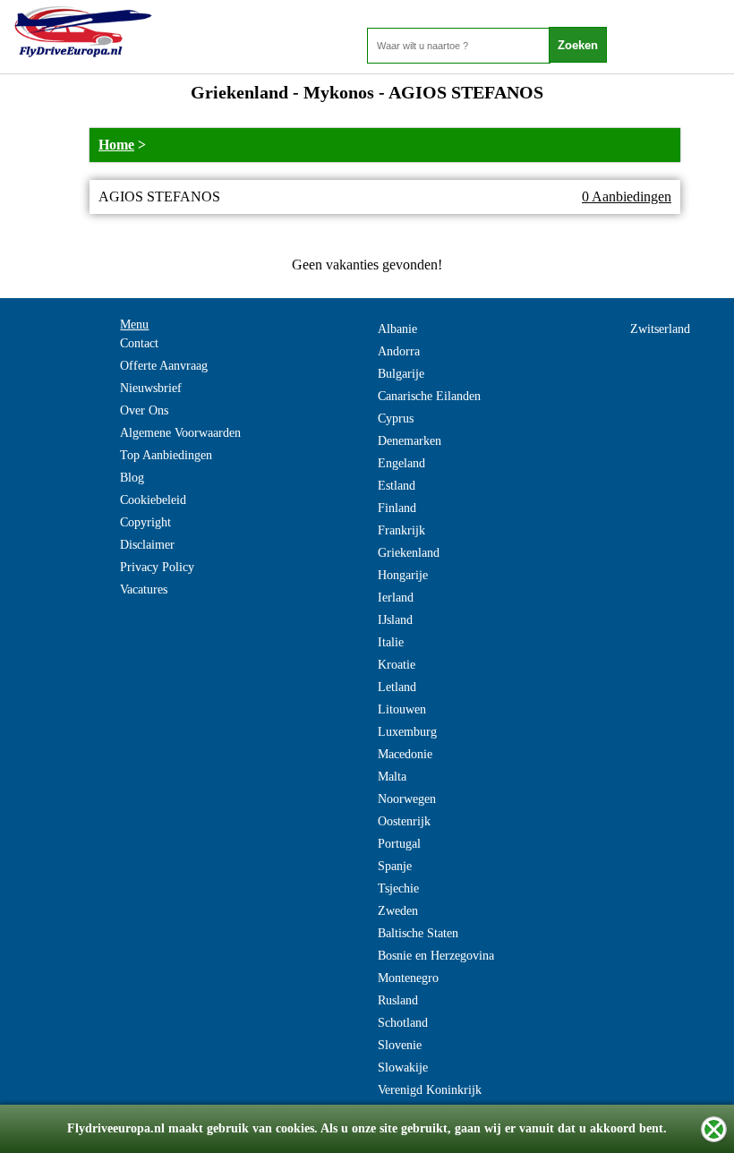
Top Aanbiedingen (166, 455)
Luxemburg (407, 732)
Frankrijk (401, 530)
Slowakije (403, 1067)
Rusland (398, 1000)
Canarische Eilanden (429, 396)
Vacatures (143, 589)
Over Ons (144, 410)
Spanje (395, 866)
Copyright (145, 522)
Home (116, 144)
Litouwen (402, 709)
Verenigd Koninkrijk (430, 1090)
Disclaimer (147, 544)
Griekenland (409, 552)
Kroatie (396, 664)
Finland (397, 508)
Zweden (398, 911)
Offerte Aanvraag (164, 365)
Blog (132, 477)
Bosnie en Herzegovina (436, 955)
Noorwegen (407, 799)
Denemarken (409, 441)
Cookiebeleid (153, 500)
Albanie (397, 329)
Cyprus (396, 418)
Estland (396, 485)
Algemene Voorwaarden (180, 433)
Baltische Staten (418, 933)
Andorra (399, 351)
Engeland (401, 463)
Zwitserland (660, 329)
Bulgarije (401, 373)
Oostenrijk (404, 821)
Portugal (399, 843)
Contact (139, 343)
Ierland (396, 597)
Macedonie (405, 754)
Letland (397, 687)
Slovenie (400, 1045)
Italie (391, 642)
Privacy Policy (157, 567)
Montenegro (408, 978)
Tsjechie (398, 888)
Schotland (403, 1022)
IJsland (395, 620)
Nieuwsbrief (151, 388)
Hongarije (403, 575)
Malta (392, 776)
